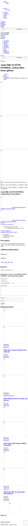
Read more (6, 344)
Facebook (3, 232)
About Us (6, 12)
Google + (11, 232)
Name (2, 298)
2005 (5, 262)
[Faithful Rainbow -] (5, 38)
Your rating (4, 283)
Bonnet (5, 50)
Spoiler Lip (8, 230)
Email (15, 232)
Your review (4, 285)
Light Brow (6, 44)
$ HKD (5, 8)
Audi (5, 254)
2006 (8, 262)
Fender (5, 43)
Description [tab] (6, 234)
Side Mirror (6, 40)
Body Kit (6, 42)
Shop (5, 16)
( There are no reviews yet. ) (7, 224)
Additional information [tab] (9, 236)
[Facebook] (5, 519)
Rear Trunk (6, 47)
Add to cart (6, 486)
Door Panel (6, 51)
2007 (11, 262)
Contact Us (6, 13)
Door (5, 49)
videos (5, 15)
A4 (5, 258)
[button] (4, 281)
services (5, 17)
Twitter (7, 232)
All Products (6, 53)
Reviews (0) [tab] (6, 237)
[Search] (2, 59)
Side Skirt (6, 46)
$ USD (8, 9)
